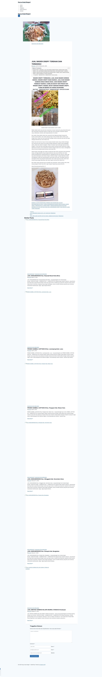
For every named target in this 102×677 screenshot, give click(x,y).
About (21, 6)
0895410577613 (44, 89)
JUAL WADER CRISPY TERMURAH (47, 205)
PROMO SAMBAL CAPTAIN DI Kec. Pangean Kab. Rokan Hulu (46, 408)
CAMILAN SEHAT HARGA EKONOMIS (43, 204)
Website (52, 652)
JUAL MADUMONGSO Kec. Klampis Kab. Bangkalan (43, 551)
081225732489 (64, 89)
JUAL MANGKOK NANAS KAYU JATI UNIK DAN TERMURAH (42, 212)
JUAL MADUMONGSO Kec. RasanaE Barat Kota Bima (43, 276)
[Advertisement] (51, 52)
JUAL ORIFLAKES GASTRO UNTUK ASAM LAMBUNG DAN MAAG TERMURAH (46, 215)
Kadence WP (42, 664)
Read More (30, 287)
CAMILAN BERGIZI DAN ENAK (48, 202)
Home (21, 5)
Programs (22, 8)
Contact (21, 10)
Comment (32, 643)
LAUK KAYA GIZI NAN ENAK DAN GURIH (44, 207)
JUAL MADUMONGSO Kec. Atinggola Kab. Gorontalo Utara (45, 479)
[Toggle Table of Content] (68, 68)
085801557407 (54, 89)
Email (52, 649)
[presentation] (52, 245)
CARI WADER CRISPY (57, 204)
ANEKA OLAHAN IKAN (37, 202)
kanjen (34, 66)
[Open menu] (19, 16)
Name (52, 646)
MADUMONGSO (30, 274)
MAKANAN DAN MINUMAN (37, 43)
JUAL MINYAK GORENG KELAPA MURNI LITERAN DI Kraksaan (46, 610)
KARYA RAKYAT (23, 9)
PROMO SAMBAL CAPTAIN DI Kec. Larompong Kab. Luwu (45, 349)
